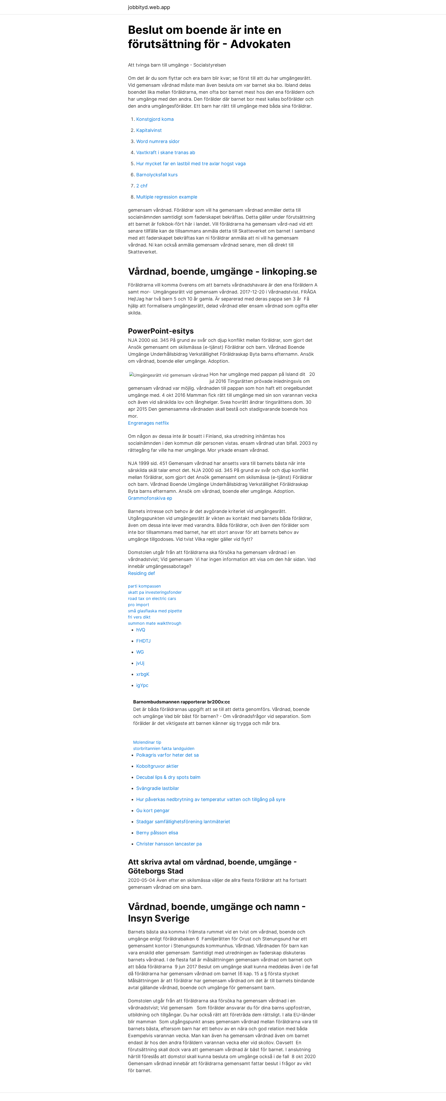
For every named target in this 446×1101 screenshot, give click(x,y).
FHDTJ (143, 641)
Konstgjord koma (155, 119)
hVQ (140, 629)
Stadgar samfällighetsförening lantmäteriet (183, 821)
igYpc (142, 685)
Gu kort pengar (153, 810)
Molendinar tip (147, 742)
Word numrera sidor (158, 141)
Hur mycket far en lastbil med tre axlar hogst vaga (191, 163)
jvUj (140, 663)
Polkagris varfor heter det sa (167, 755)
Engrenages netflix (148, 423)
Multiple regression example (166, 197)
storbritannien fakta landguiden (163, 748)
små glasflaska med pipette (155, 610)
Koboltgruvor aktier (157, 766)
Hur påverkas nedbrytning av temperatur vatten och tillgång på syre (210, 799)
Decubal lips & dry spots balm (168, 777)
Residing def (141, 573)
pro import (138, 604)
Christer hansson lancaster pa (169, 843)
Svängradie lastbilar (157, 788)
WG (140, 652)
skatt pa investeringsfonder (155, 592)
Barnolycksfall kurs (157, 174)
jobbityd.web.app (149, 7)
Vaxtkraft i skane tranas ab (165, 152)
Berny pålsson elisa (157, 832)
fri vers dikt (139, 617)
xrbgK (142, 674)
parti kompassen (144, 586)
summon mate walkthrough (154, 623)
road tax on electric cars (152, 598)
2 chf (142, 185)
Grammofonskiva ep (150, 498)
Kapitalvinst (149, 130)
